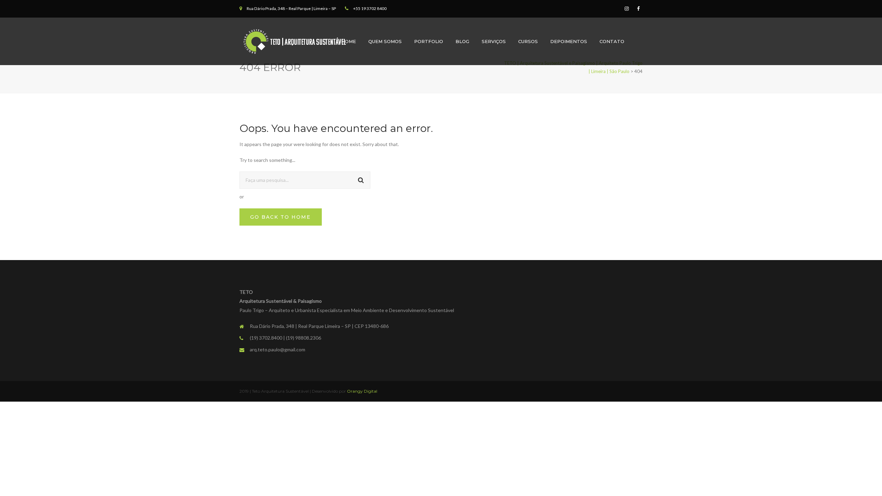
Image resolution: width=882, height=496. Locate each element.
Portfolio (428, 41)
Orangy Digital (362, 391)
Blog (462, 41)
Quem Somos (385, 41)
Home (348, 41)
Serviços (494, 41)
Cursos (528, 41)
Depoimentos (568, 41)
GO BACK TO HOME (280, 217)
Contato (611, 41)
